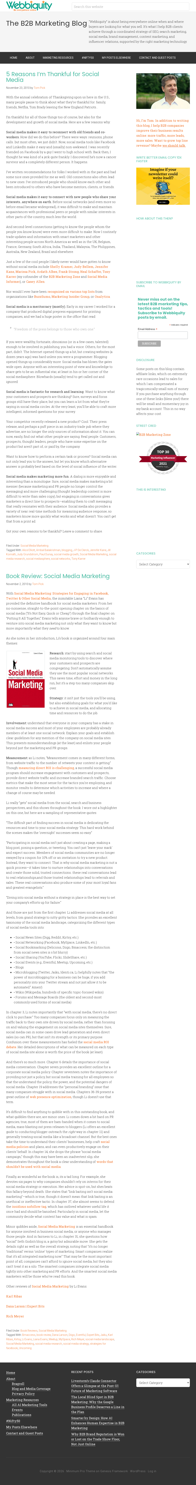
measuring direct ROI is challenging (46, 768)
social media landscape (99, 1339)
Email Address (147, 329)
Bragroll (18, 1384)
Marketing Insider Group (70, 297)
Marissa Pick (25, 272)
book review (44, 1334)
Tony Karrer (78, 558)
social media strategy (76, 1343)
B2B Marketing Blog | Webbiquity (36, 6)
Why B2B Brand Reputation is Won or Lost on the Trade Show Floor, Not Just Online (97, 1439)
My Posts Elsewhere (21, 1427)
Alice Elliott (28, 550)
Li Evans (27, 1339)
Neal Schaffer (90, 272)
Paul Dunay (46, 554)
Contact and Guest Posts (24, 1433)
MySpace (64, 1339)
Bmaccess (28, 1334)
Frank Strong (69, 272)
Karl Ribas (14, 1296)
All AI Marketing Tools (29, 1405)
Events (17, 1410)
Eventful (81, 1334)
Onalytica (102, 297)
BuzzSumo (42, 297)
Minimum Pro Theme (80, 1471)
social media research (48, 1343)
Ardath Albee (47, 272)
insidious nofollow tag (29, 1206)
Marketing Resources (22, 1400)
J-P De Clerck (81, 550)
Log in (152, 1471)
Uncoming (25, 1348)
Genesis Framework (114, 1471)
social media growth (66, 554)
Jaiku (103, 1334)
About (10, 1379)
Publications (21, 1415)
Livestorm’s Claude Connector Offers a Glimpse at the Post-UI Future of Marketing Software (94, 1386)
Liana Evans (40, 1339)
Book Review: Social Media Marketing (58, 576)
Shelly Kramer (61, 267)
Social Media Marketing (34, 545)
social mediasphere (38, 558)
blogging (67, 550)
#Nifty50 (13, 1421)
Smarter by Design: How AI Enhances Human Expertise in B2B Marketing (97, 1423)
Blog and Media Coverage (31, 1389)
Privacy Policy (23, 1394)
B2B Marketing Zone (64, 277)
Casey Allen (35, 282)
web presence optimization (50, 1097)
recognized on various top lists (71, 292)
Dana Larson (60, 1334)
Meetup (53, 1339)
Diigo (72, 1334)
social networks (60, 558)
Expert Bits (93, 1334)
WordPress (138, 1471)
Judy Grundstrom (27, 554)
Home (10, 1373)
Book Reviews (29, 1330)
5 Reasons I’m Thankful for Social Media (52, 77)
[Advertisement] (163, 249)
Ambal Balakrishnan (48, 550)
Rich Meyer (15, 1316)
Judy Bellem (83, 267)
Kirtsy (17, 1339)
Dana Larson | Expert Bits (25, 1306)
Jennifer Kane (98, 550)
